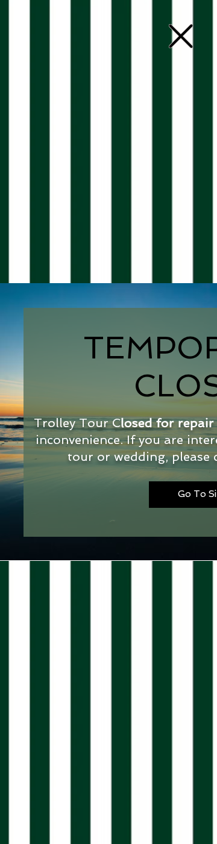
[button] (181, 36)
